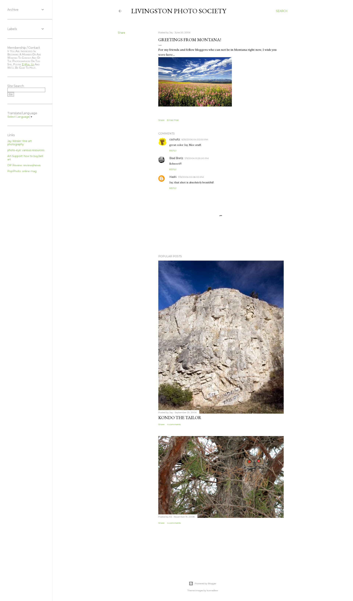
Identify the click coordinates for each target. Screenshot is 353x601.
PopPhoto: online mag (22, 171)
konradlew (212, 590)
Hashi (172, 177)
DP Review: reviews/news (23, 165)
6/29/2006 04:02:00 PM (194, 139)
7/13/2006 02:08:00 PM (191, 177)
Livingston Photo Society (178, 11)
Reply (172, 150)
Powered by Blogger (205, 583)
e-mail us (28, 64)
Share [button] (121, 32)
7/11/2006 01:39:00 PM (197, 158)
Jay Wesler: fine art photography (19, 142)
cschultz (174, 139)
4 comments (174, 424)
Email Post (173, 120)
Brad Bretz (176, 158)
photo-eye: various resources (25, 150)
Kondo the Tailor (179, 417)
